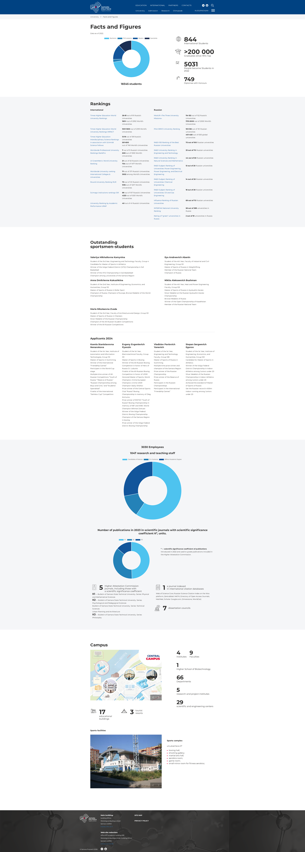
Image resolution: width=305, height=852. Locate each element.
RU (196, 11)
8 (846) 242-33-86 (107, 844)
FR (201, 11)
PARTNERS (173, 5)
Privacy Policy (142, 821)
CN (204, 11)
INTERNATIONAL (157, 5)
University (140, 11)
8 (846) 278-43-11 (107, 827)
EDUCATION (141, 5)
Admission (153, 11)
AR (207, 11)
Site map (138, 815)
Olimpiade (177, 11)
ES (199, 11)
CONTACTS (187, 5)
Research (165, 11)
